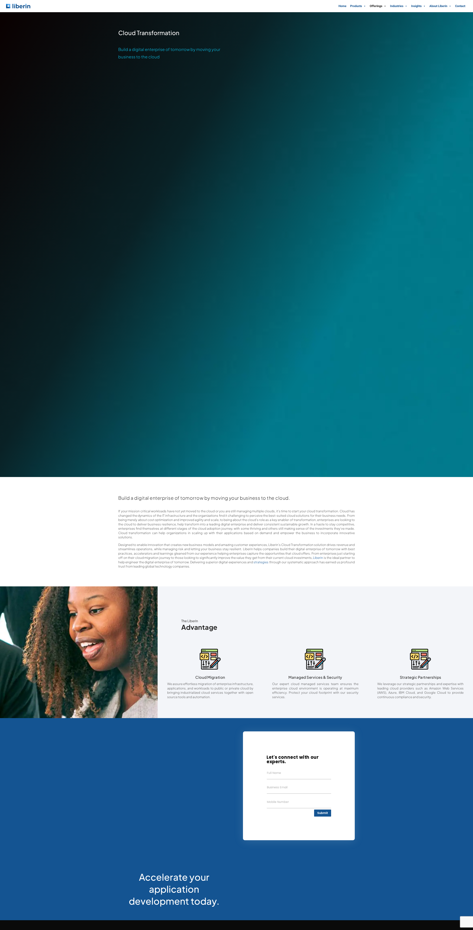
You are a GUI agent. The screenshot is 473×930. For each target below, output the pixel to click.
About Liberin (438, 6)
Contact (460, 6)
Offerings (376, 6)
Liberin (318, 558)
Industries (396, 6)
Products (356, 6)
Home (342, 6)
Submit (322, 813)
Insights (416, 6)
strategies (260, 562)
